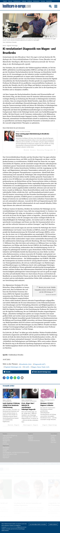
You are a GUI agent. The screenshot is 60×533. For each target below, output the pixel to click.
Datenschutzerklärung (12, 527)
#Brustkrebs (26, 150)
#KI (54, 150)
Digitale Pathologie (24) (13, 367)
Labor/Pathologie (7, 437)
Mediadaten (36, 1)
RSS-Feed (53, 442)
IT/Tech (5, 442)
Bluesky (53, 439)
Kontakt (5, 451)
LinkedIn (53, 440)
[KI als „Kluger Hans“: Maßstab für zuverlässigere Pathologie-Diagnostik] (30, 393)
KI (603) (26, 367)
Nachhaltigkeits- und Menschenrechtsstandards (16, 452)
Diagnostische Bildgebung (10, 435)
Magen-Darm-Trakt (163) (40, 367)
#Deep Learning (40, 150)
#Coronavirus (33, 150)
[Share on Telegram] (18, 377)
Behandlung (6, 439)
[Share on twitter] (7, 377)
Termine (43, 1)
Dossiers (30, 435)
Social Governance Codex (10, 454)
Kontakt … (8, 372)
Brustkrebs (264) (26, 364)
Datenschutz (6, 456)
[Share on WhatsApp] (15, 377)
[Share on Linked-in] (11, 377)
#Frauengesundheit (49, 150)
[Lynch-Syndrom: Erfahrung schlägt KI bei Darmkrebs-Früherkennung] (11, 393)
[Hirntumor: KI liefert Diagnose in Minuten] (48, 393)
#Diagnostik (16, 425)
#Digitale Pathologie (52, 425)
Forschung (5, 444)
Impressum (6, 457)
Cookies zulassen (53, 524)
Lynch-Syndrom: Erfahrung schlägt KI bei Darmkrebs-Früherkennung (11, 405)
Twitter (53, 437)
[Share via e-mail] (22, 377)
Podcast (10, 1)
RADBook (29, 1)
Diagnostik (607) (40, 364)
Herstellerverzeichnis (34, 440)
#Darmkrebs (10, 425)
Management (6, 440)
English (5, 1)
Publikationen (17, 1)
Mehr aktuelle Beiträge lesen (42, 372)
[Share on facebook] (4, 377)
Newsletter (49, 1)
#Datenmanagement (27, 425)
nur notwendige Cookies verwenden (38, 524)
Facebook (53, 435)
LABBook (24, 1)
